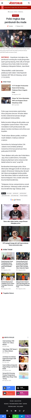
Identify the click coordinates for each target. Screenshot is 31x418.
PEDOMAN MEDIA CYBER (15, 403)
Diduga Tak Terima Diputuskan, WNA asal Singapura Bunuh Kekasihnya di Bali (20, 101)
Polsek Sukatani (23, 195)
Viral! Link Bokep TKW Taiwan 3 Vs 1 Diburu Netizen (8, 342)
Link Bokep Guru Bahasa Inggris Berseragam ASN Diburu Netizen (9, 358)
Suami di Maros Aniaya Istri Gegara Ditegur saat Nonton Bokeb (10, 366)
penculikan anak (5, 195)
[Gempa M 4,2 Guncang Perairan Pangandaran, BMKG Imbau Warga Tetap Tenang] (23, 375)
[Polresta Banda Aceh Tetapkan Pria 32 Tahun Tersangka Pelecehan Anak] (8, 276)
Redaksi (11, 26)
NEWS (15, 12)
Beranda (11, 12)
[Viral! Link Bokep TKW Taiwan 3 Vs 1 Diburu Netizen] (23, 343)
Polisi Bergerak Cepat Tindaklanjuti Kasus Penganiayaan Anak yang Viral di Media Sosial (7, 265)
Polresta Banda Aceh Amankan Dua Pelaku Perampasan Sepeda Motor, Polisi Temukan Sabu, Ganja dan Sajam (22, 265)
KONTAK (25, 403)
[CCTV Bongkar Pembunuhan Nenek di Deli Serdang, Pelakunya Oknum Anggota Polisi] (6, 87)
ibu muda (9, 193)
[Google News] (15, 200)
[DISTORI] (15, 2)
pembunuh (15, 193)
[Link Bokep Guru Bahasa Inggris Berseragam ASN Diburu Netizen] (23, 359)
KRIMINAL (20, 12)
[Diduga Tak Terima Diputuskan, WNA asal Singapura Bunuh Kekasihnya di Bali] (6, 100)
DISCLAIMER (20, 406)
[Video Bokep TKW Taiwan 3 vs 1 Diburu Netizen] (23, 351)
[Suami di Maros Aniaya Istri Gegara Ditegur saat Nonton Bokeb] (23, 367)
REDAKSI (6, 403)
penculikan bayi (14, 195)
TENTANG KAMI (12, 406)
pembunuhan (23, 193)
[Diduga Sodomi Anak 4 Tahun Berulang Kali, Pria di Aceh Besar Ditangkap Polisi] (23, 276)
